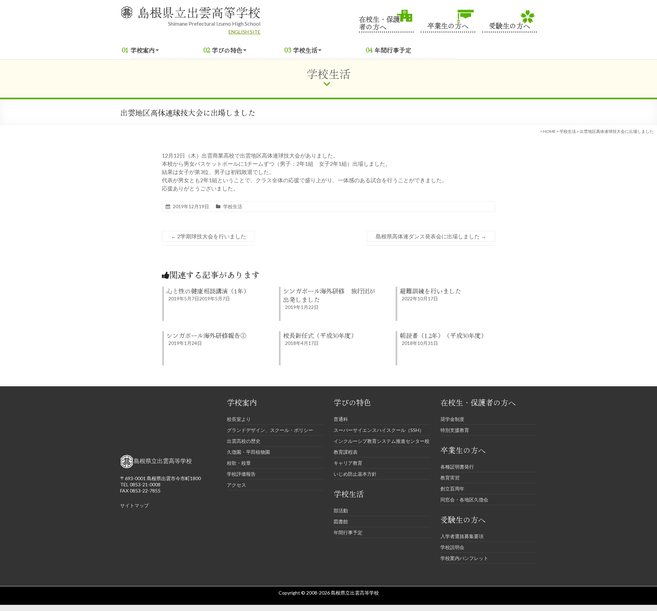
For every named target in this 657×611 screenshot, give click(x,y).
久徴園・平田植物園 (248, 452)
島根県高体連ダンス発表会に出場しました (431, 236)
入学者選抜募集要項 (462, 536)
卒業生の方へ (447, 25)
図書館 (341, 521)
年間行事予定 (392, 50)
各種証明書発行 (457, 467)
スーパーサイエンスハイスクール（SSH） (379, 430)
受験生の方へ (509, 25)
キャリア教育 (348, 463)
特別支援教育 (454, 430)
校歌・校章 (239, 463)
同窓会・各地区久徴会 (464, 499)
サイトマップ (134, 505)
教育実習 (450, 478)
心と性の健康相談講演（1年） (207, 290)
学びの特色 (227, 50)
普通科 (341, 419)
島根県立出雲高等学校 (198, 12)
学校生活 (305, 50)
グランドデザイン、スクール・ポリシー (270, 430)
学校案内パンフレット (464, 558)
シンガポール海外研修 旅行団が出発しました (329, 295)
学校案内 (142, 50)
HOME (549, 131)
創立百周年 (452, 488)
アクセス (236, 485)
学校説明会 (452, 547)
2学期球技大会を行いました (208, 236)
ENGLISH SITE (244, 32)
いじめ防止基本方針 (355, 474)
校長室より (239, 419)
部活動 (341, 510)
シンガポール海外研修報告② (206, 335)
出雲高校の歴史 (243, 441)
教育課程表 (346, 452)
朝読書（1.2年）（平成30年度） (443, 335)
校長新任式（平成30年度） (320, 335)
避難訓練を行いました (430, 290)
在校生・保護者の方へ (379, 22)
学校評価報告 (241, 474)
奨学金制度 (452, 419)
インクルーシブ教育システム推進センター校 (381, 441)
